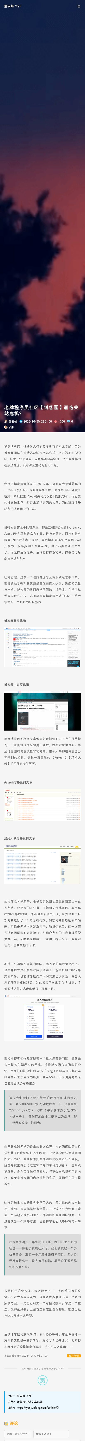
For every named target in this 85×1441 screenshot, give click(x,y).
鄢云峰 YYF (12, 6)
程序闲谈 (74, 1355)
